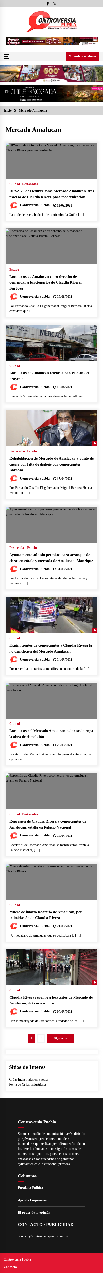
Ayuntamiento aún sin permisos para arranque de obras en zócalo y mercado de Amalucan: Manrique (51, 557)
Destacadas (30, 184)
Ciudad (14, 184)
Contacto (10, 1267)
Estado (14, 269)
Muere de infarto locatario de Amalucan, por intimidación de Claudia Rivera (45, 915)
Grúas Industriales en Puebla (28, 1079)
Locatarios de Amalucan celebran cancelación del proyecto (49, 376)
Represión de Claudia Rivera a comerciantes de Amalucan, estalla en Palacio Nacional (47, 824)
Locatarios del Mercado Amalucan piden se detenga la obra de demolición (51, 733)
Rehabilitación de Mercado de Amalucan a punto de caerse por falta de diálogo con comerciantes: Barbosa (51, 464)
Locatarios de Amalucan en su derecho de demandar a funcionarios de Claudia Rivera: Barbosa (45, 282)
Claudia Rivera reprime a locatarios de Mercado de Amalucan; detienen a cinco (51, 1000)
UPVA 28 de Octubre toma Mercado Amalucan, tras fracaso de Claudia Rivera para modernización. (51, 194)
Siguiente (60, 1038)
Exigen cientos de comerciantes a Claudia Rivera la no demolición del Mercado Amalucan (50, 648)
